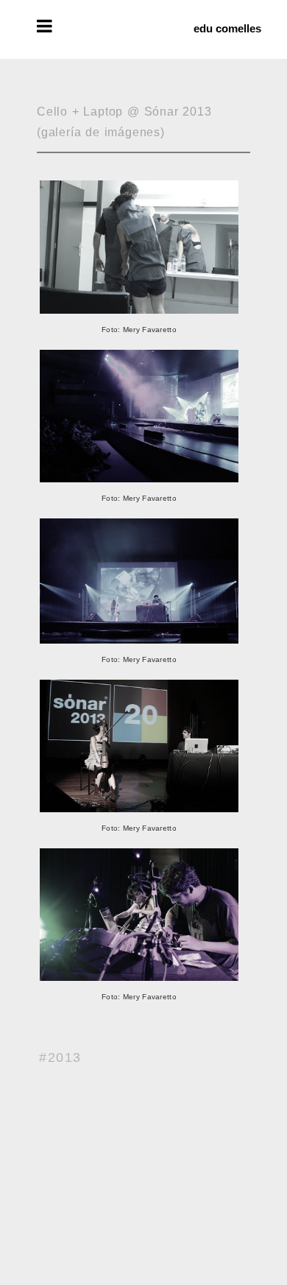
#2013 (60, 1057)
